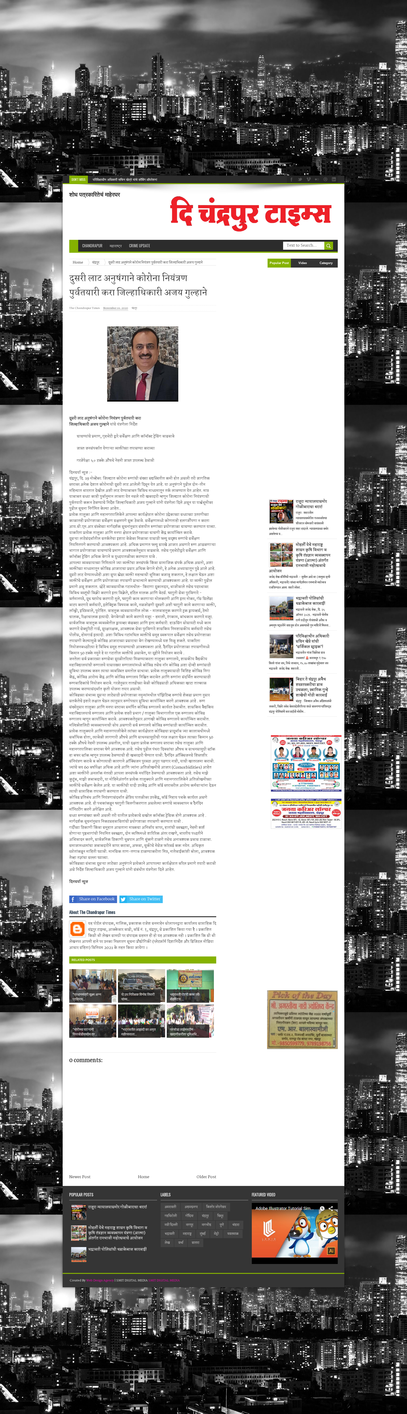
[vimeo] (308, 179)
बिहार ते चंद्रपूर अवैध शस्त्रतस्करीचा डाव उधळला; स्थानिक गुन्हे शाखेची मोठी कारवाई (312, 687)
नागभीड (206, 1225)
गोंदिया (189, 1216)
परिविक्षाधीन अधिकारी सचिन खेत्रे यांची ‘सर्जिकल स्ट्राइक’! (127, 179)
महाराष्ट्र (187, 1234)
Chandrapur (92, 246)
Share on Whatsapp (193, 899)
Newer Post (79, 1177)
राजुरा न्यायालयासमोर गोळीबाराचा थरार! (311, 504)
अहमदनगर (191, 1207)
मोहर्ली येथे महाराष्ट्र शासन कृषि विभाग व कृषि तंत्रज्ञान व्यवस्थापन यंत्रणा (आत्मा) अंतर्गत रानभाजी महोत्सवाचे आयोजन (299, 558)
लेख (167, 1243)
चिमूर (220, 1216)
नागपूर (189, 1225)
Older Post (206, 1177)
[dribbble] (325, 179)
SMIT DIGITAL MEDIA (164, 1280)
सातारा (195, 1243)
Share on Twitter (144, 899)
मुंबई (203, 1234)
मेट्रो (216, 1234)
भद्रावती (170, 1234)
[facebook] (291, 179)
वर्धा (180, 1243)
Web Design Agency (100, 1280)
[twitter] (299, 179)
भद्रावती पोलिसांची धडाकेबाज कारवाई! (310, 601)
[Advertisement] (141, 88)
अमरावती (170, 1207)
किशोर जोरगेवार (216, 1207)
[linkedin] (333, 179)
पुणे (222, 1225)
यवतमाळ (233, 1234)
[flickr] (316, 179)
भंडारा (235, 1225)
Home (143, 1177)
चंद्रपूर (134, 308)
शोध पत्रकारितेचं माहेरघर (94, 194)
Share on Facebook (97, 899)
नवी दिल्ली (171, 1225)
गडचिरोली (171, 1216)
